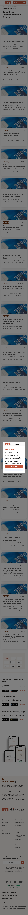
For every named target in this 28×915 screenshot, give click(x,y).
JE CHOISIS (14, 470)
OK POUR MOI (14, 466)
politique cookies (17, 463)
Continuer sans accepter (13, 446)
